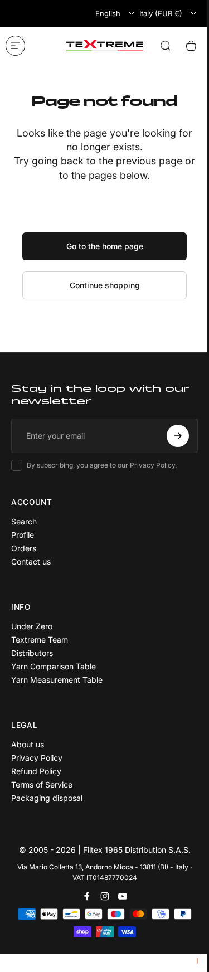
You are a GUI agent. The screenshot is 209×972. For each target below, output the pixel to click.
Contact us (31, 561)
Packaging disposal (46, 798)
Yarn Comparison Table (53, 666)
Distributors (32, 653)
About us (27, 744)
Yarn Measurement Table (57, 679)
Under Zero (31, 626)
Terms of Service (41, 784)
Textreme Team (39, 639)
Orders (23, 548)
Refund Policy (36, 771)
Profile (22, 535)
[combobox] (115, 13)
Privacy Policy (152, 465)
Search (24, 521)
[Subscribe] (178, 436)
